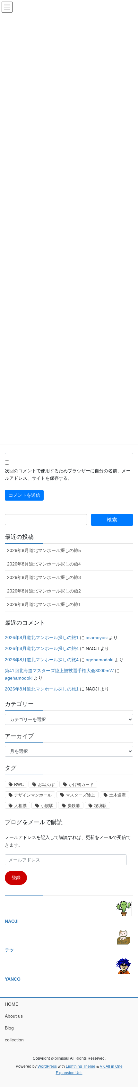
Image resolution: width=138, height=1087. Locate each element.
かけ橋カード (81, 784)
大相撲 (20, 805)
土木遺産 (117, 795)
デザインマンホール (33, 795)
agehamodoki (99, 659)
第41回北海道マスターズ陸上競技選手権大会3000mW (59, 670)
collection (14, 1039)
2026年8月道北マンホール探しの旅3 (44, 577)
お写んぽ (46, 784)
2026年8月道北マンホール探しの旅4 (44, 563)
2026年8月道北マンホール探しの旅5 (44, 550)
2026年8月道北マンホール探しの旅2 (44, 590)
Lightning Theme (80, 1066)
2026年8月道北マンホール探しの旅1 (44, 604)
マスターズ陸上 (80, 795)
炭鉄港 (73, 805)
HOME (11, 1004)
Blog (9, 1027)
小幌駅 (47, 805)
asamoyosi (97, 637)
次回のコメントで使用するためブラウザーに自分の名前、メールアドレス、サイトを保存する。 (68, 474)
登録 (16, 877)
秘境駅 (100, 805)
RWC (19, 784)
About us (14, 1016)
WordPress (47, 1066)
